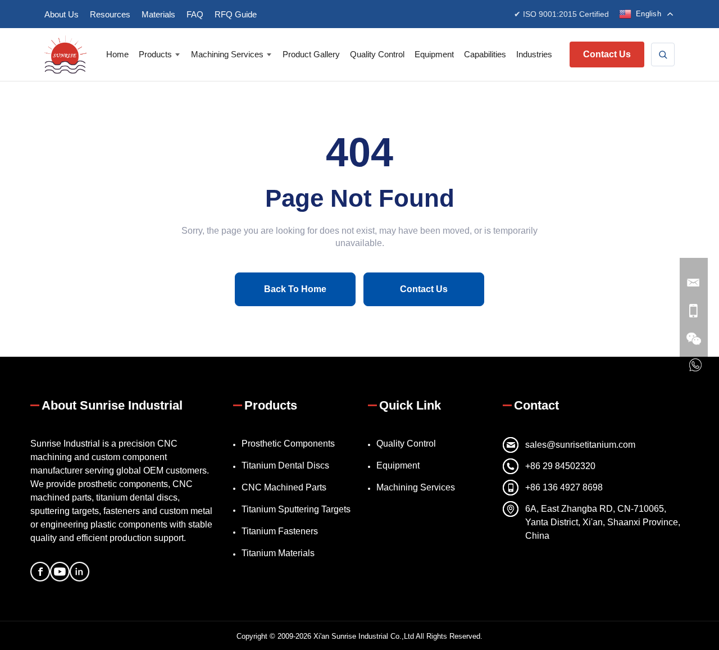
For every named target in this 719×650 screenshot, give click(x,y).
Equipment (434, 54)
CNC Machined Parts (284, 487)
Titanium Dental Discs (285, 465)
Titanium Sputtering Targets (296, 509)
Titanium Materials (278, 553)
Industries (534, 54)
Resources (110, 14)
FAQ (194, 14)
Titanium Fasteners (280, 531)
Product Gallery (311, 54)
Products (155, 54)
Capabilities (485, 54)
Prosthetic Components (288, 443)
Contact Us (607, 54)
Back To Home (295, 289)
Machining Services (227, 54)
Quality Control (377, 54)
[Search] (663, 54)
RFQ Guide (236, 14)
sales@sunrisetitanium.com (580, 444)
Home (117, 54)
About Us (61, 14)
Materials (158, 14)
